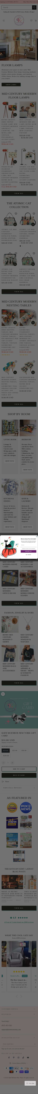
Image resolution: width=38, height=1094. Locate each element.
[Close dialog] (36, 536)
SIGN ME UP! (28, 551)
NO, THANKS (28, 554)
